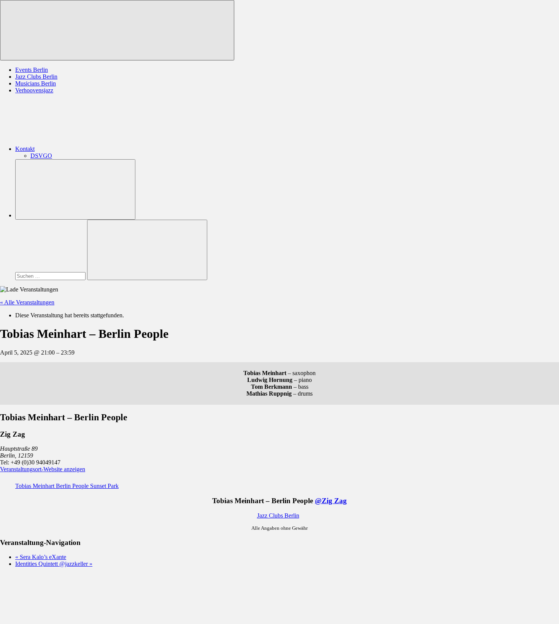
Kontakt (25, 149)
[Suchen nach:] (51, 275)
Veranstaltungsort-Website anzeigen (42, 469)
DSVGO (41, 155)
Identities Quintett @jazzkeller (53, 564)
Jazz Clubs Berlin (36, 76)
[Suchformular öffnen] (75, 189)
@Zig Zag (331, 501)
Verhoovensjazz (34, 90)
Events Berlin (31, 70)
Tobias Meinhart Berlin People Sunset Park (67, 486)
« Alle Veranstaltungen (27, 302)
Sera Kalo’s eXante (40, 557)
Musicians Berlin (35, 83)
